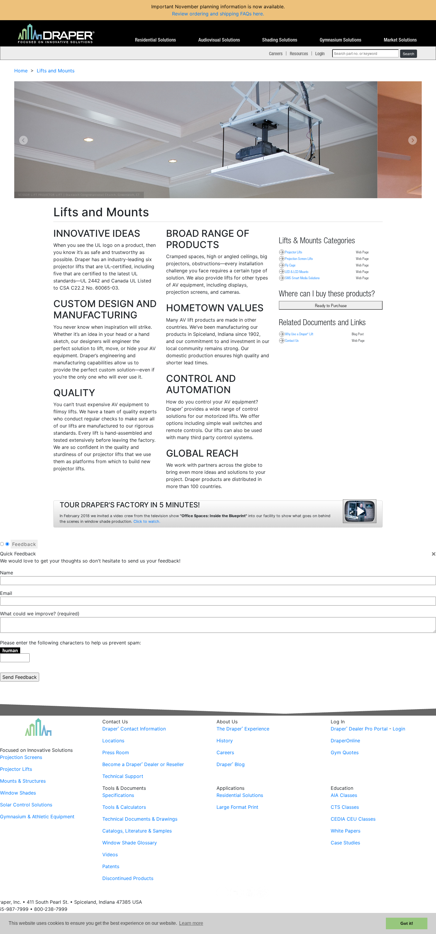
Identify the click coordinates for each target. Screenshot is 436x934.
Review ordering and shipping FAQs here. (218, 14)
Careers (276, 53)
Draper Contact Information (134, 729)
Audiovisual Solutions (219, 40)
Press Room (115, 752)
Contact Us (292, 340)
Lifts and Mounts (55, 71)
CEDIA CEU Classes (353, 819)
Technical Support (122, 776)
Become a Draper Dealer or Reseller (143, 764)
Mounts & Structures (23, 781)
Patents (110, 866)
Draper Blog (231, 764)
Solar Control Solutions (26, 805)
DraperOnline (345, 741)
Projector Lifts (293, 252)
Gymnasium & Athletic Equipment (37, 816)
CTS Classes (345, 807)
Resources (299, 53)
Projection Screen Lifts (299, 258)
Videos (110, 854)
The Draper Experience (243, 729)
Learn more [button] (191, 923)
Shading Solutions (279, 40)
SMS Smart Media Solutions (302, 278)
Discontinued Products (127, 878)
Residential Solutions (155, 40)
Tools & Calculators (124, 807)
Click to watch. (146, 521)
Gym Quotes (345, 752)
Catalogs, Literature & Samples (137, 831)
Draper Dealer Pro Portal (359, 729)
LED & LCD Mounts (296, 271)
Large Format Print (237, 807)
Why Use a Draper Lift (299, 334)
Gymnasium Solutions (340, 40)
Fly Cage (290, 265)
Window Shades (18, 793)
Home (21, 71)
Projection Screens (21, 757)
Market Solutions (400, 40)
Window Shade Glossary (129, 843)
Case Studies (345, 843)
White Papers (345, 831)
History (225, 741)
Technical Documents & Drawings (139, 819)
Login (319, 53)
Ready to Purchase (331, 305)
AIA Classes (344, 795)
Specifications (118, 795)
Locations (113, 741)
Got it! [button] (406, 923)
